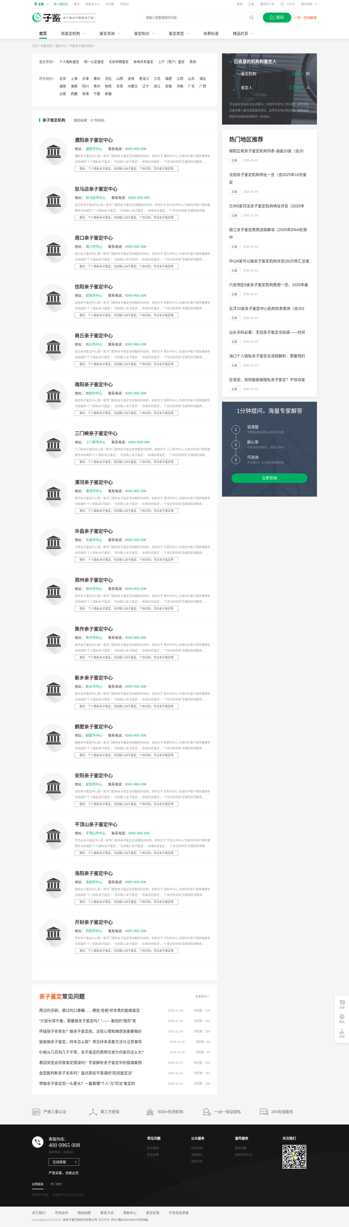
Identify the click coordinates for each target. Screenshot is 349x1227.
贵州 (97, 86)
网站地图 (84, 1213)
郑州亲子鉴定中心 (94, 580)
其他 (192, 62)
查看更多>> (202, 996)
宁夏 (97, 94)
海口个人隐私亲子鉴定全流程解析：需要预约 (267, 356)
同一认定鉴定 (94, 62)
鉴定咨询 (107, 34)
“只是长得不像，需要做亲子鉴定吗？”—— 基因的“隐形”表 (87, 1021)
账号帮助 (153, 1148)
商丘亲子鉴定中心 (94, 335)
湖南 (62, 86)
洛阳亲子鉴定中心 (94, 873)
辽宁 (145, 86)
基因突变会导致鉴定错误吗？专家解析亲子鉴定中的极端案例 (90, 1063)
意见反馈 (153, 1155)
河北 (108, 78)
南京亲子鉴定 (40, 1195)
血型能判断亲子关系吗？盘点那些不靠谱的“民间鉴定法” (86, 1073)
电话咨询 (197, 1161)
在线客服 (59, 1162)
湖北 (202, 78)
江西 (180, 78)
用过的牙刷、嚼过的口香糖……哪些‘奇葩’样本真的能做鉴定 (89, 1010)
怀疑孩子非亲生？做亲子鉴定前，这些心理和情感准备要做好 (90, 1031)
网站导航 (306, 4)
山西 (119, 78)
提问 (280, 17)
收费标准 (211, 34)
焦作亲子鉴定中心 (94, 629)
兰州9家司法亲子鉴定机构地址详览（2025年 (266, 206)
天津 (85, 78)
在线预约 (197, 1155)
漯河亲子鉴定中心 (94, 482)
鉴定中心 (61, 46)
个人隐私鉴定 (69, 62)
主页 (35, 46)
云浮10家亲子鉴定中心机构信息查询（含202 (266, 309)
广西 (202, 86)
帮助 (342, 1022)
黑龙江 (144, 78)
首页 (77, 4)
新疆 (108, 94)
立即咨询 (269, 478)
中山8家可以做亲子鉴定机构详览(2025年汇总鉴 (269, 261)
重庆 (97, 78)
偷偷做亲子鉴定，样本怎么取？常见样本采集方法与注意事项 (90, 1042)
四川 (85, 86)
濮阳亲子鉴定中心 (94, 140)
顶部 (342, 1036)
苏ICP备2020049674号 (126, 1220)
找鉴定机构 (70, 34)
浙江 (157, 86)
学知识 (124, 4)
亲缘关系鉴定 (143, 62)
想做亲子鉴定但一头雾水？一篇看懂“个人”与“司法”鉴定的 (87, 1084)
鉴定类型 (176, 34)
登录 (240, 4)
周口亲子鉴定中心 (94, 238)
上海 (74, 78)
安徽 (168, 86)
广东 (191, 86)
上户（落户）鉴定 (171, 62)
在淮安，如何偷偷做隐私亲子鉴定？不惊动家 (267, 380)
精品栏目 (240, 34)
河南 (180, 86)
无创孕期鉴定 (119, 62)
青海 (85, 94)
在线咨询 (197, 142)
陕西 (108, 86)
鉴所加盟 (240, 1148)
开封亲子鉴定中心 (94, 922)
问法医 (110, 4)
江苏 (157, 78)
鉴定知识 (141, 34)
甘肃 (119, 86)
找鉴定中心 (92, 4)
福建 (168, 78)
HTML (145, 1220)
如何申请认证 (243, 1155)
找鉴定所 (46, 46)
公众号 (291, 4)
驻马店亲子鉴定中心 (96, 189)
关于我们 (38, 1213)
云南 (62, 94)
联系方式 (107, 1213)
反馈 (342, 1007)
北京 (62, 78)
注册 (251, 4)
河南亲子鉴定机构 (81, 46)
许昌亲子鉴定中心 (94, 531)
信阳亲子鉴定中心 (94, 286)
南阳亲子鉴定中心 (94, 384)
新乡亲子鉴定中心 (94, 678)
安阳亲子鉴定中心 (94, 775)
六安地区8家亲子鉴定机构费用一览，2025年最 (268, 285)
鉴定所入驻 (267, 4)
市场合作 (61, 1213)
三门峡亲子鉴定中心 (96, 433)
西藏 (74, 94)
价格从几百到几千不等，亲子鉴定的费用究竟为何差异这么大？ (92, 1052)
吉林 (131, 78)
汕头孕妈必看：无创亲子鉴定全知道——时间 (267, 332)
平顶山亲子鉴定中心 (96, 824)
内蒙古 (133, 86)
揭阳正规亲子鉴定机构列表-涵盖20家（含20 (266, 151)
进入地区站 (61, 4)
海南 (74, 86)
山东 (191, 78)
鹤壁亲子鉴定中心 (94, 726)
